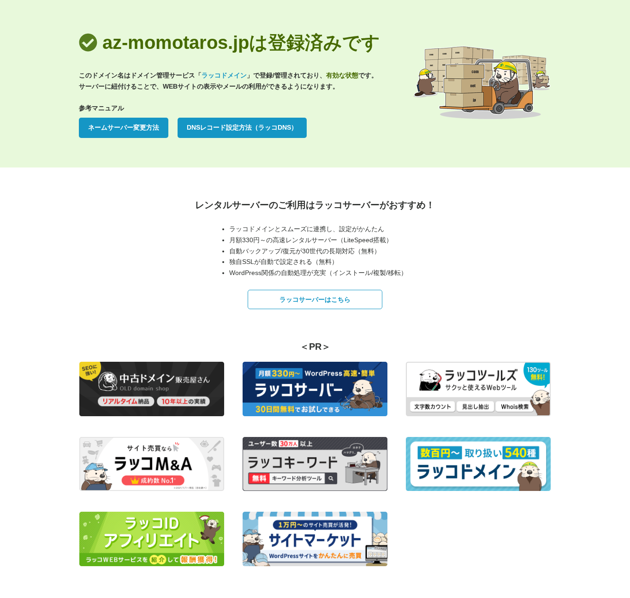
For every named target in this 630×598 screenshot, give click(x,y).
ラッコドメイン (224, 75)
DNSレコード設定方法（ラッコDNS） (242, 127)
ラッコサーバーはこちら (315, 299)
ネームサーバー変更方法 (123, 127)
